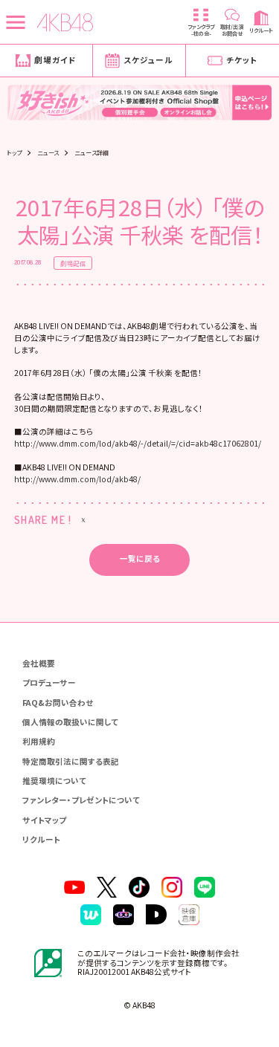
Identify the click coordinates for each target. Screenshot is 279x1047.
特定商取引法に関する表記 (70, 761)
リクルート (41, 839)
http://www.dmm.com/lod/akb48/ (77, 478)
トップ (14, 152)
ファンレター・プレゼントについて (81, 799)
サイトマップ (44, 820)
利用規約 (38, 741)
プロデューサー (49, 682)
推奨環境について (54, 780)
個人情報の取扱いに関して (70, 721)
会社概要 (38, 663)
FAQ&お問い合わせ (57, 702)
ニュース (48, 152)
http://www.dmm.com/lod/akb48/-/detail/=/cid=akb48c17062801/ (137, 443)
